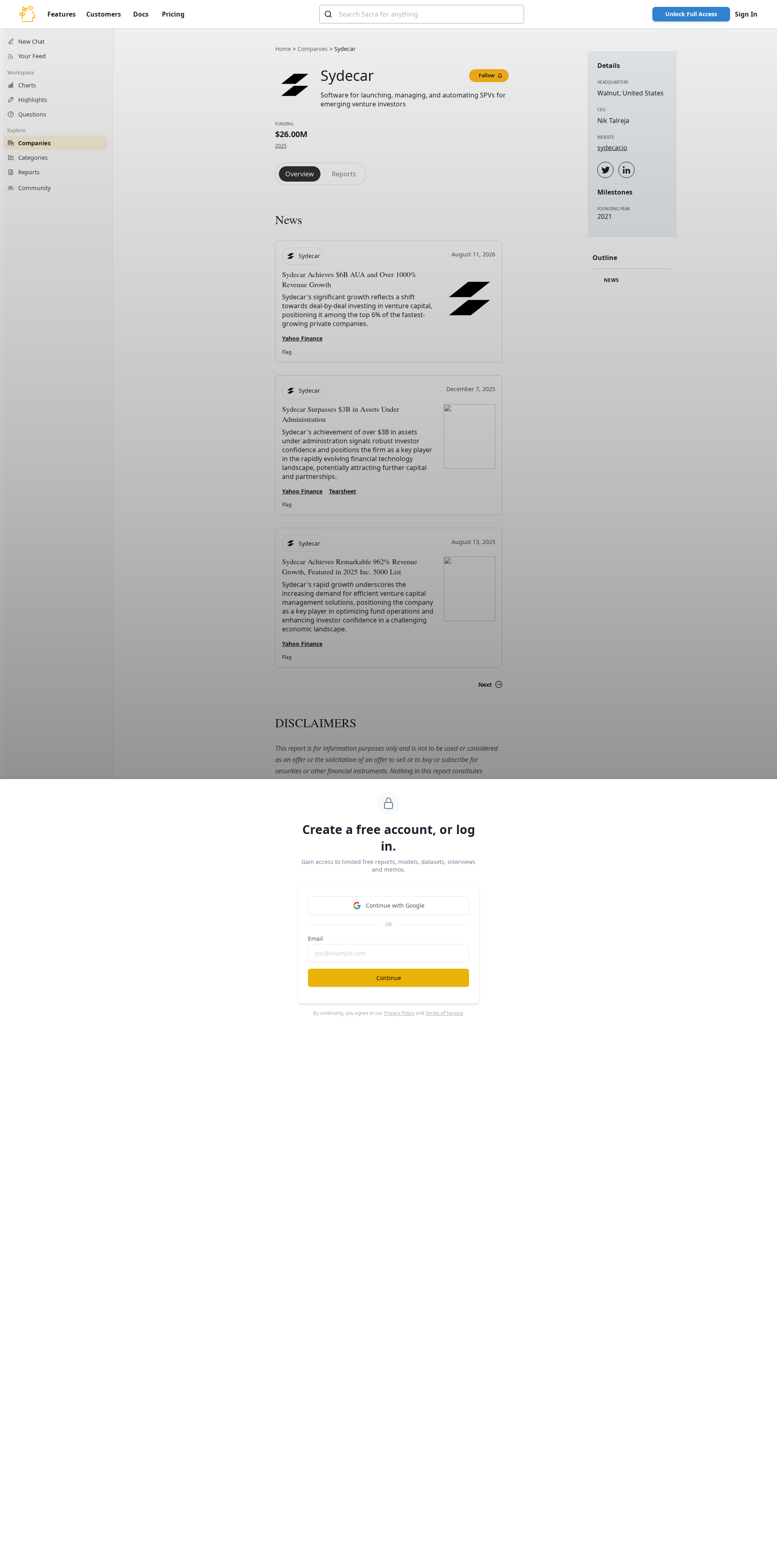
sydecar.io (612, 147)
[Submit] (329, 14)
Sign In (746, 14)
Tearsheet (342, 491)
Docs (141, 14)
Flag (286, 352)
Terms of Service (444, 1013)
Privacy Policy (399, 1013)
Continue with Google (395, 905)
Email (315, 938)
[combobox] (421, 14)
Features (61, 14)
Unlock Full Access (691, 14)
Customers (103, 14)
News (610, 280)
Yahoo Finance (302, 338)
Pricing (173, 14)
